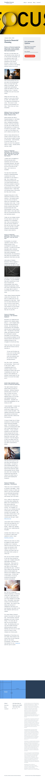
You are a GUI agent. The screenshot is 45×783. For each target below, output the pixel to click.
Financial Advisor (8, 663)
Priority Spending (27, 90)
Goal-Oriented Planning (10, 669)
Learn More (30, 146)
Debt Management (27, 77)
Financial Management (28, 81)
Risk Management (27, 93)
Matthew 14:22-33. (8, 537)
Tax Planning (26, 98)
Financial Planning (9, 666)
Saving (24, 95)
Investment (26, 85)
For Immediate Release (29, 114)
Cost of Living (26, 76)
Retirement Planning (9, 675)
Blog (34, 2)
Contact (39, 2)
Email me (17, 643)
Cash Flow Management (29, 74)
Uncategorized (26, 100)
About (25, 2)
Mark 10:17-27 (7, 518)
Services (30, 2)
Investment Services (9, 672)
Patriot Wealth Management (36, 775)
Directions (33, 700)
